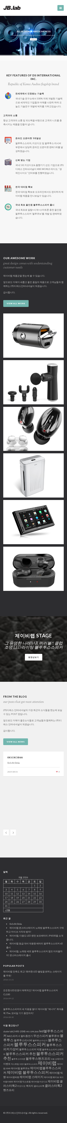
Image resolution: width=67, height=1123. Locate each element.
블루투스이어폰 (18, 1059)
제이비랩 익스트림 (22, 1081)
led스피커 (12, 1035)
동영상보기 (33, 657)
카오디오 (21, 1086)
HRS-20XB (20, 1031)
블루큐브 (54, 1035)
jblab (37, 1031)
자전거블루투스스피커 (28, 1064)
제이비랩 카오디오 (39, 1081)
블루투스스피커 (30, 1044)
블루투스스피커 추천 (21, 1054)
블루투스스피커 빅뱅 (30, 1049)
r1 (19, 1036)
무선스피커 (40, 1035)
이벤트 (7, 1063)
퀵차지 (29, 1085)
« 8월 (7, 910)
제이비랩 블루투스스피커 (28, 1072)
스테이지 (59, 1059)
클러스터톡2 (53, 1085)
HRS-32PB (30, 1031)
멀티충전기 (27, 1036)
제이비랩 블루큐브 (20, 1068)
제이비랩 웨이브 (51, 1077)
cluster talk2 (8, 1031)
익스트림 (15, 1064)
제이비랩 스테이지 (31, 1077)
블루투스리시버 (23, 1040)
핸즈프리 (8, 1090)
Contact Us (33, 39)
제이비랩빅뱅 (12, 1077)
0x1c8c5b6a (15, 757)
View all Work (16, 303)
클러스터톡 (39, 1086)
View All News (16, 742)
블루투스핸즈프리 (38, 1058)
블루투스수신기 (40, 1040)
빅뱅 (52, 1059)
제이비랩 (47, 1063)
